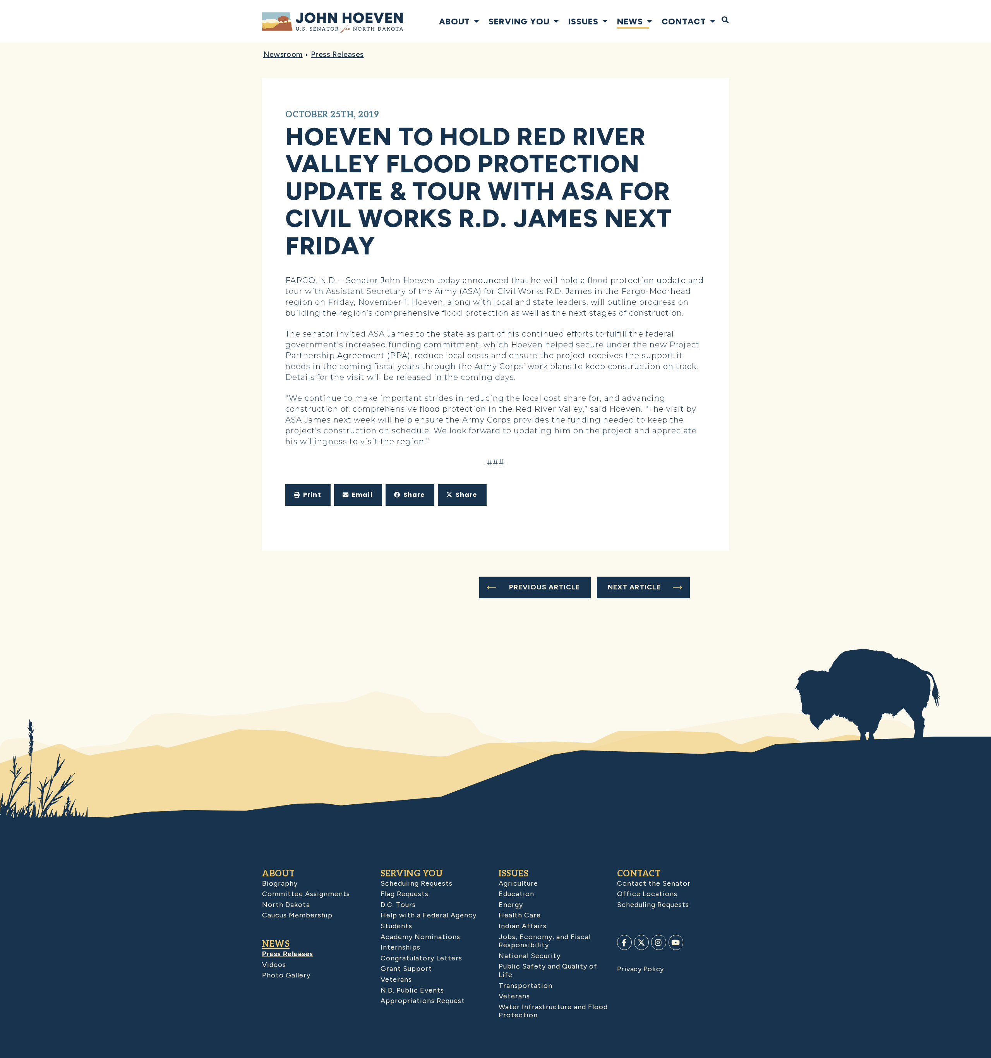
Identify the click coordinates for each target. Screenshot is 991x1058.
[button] (308, 495)
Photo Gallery (286, 975)
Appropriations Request (423, 1000)
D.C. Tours (398, 904)
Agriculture (518, 883)
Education (516, 894)
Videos (274, 964)
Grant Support (406, 968)
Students (396, 926)
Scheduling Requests (417, 883)
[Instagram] (658, 942)
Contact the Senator (654, 883)
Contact (684, 21)
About (454, 21)
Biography (280, 883)
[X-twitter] (641, 942)
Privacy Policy (640, 969)
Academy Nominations (420, 937)
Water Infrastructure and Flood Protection (553, 1011)
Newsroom (283, 54)
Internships (400, 947)
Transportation (525, 985)
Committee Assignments (306, 894)
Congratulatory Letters (421, 958)
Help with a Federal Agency (429, 915)
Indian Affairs (523, 926)
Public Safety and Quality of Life (548, 970)
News (630, 21)
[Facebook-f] (624, 942)
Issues (583, 21)
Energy (511, 904)
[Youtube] (676, 942)
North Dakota (286, 904)
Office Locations (647, 894)
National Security (530, 956)
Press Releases (337, 54)
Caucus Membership (297, 915)
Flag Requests (405, 894)
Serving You (519, 21)
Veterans (396, 979)
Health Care (520, 915)
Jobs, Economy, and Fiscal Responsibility (545, 941)
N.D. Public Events (412, 990)
